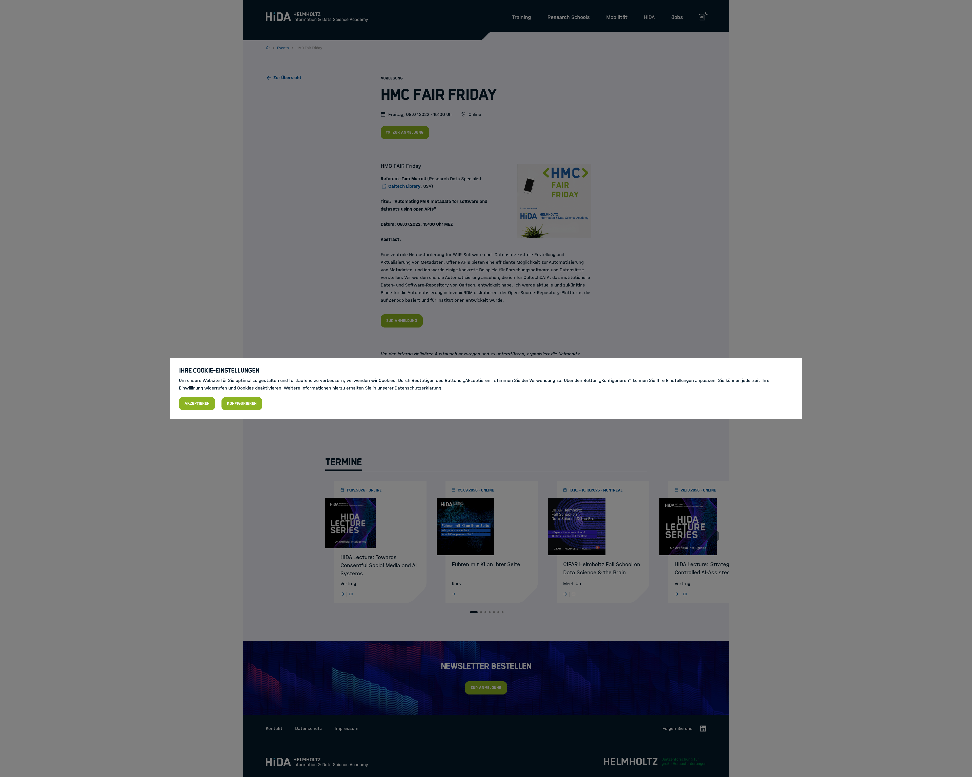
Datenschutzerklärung (418, 388)
